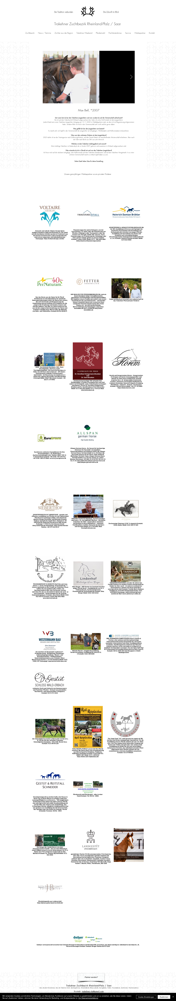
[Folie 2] (88, 99)
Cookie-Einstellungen (146, 997)
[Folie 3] (91, 99)
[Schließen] (173, 997)
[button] (100, 33)
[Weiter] (131, 77)
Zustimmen (164, 997)
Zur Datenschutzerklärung (88, 998)
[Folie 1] (85, 99)
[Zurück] (46, 77)
